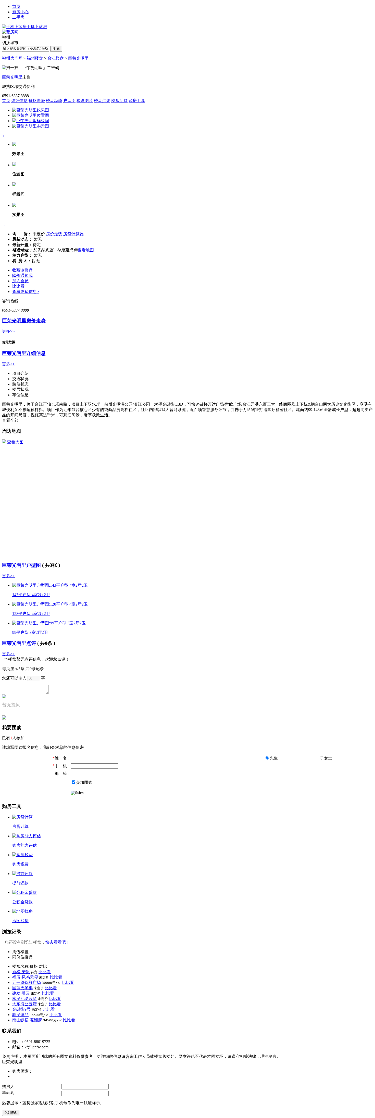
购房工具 (137, 100)
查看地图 (86, 250)
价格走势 (37, 100)
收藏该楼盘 (22, 270)
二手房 (18, 17)
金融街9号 (21, 1009)
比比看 (18, 286)
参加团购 (84, 782)
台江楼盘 (55, 58)
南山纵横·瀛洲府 (27, 1020)
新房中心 (20, 12)
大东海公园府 (24, 1004)
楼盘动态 (54, 100)
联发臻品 (20, 1014)
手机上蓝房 (37, 26)
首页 (16, 6)
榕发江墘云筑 (24, 998)
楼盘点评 (102, 100)
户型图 (69, 100)
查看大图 (14, 442)
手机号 (8, 1093)
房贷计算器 (73, 234)
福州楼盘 (35, 58)
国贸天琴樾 (22, 988)
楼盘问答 (119, 100)
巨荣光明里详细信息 (24, 353)
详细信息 (19, 100)
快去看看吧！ (57, 942)
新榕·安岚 (21, 972)
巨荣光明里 (78, 58)
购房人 (8, 1086)
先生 (274, 758)
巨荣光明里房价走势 (24, 320)
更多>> (8, 331)
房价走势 (54, 234)
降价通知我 (22, 275)
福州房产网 (12, 58)
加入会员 (20, 281)
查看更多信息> (25, 291)
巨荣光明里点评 (19, 643)
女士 (328, 758)
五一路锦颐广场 (26, 982)
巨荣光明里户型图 (21, 565)
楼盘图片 (85, 100)
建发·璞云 (21, 993)
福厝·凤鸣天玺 (25, 977)
